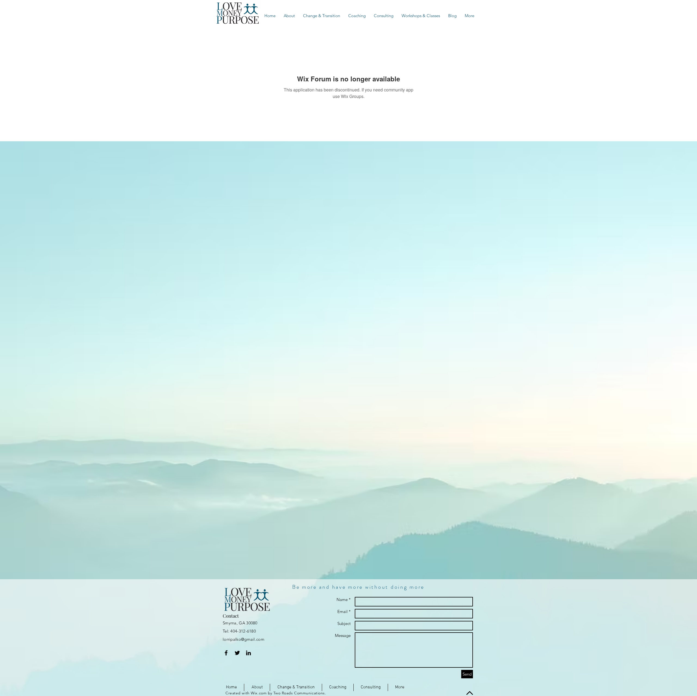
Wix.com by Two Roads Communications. (288, 693)
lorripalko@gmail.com (243, 639)
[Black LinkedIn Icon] (248, 652)
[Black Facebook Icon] (226, 652)
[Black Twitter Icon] (237, 652)
